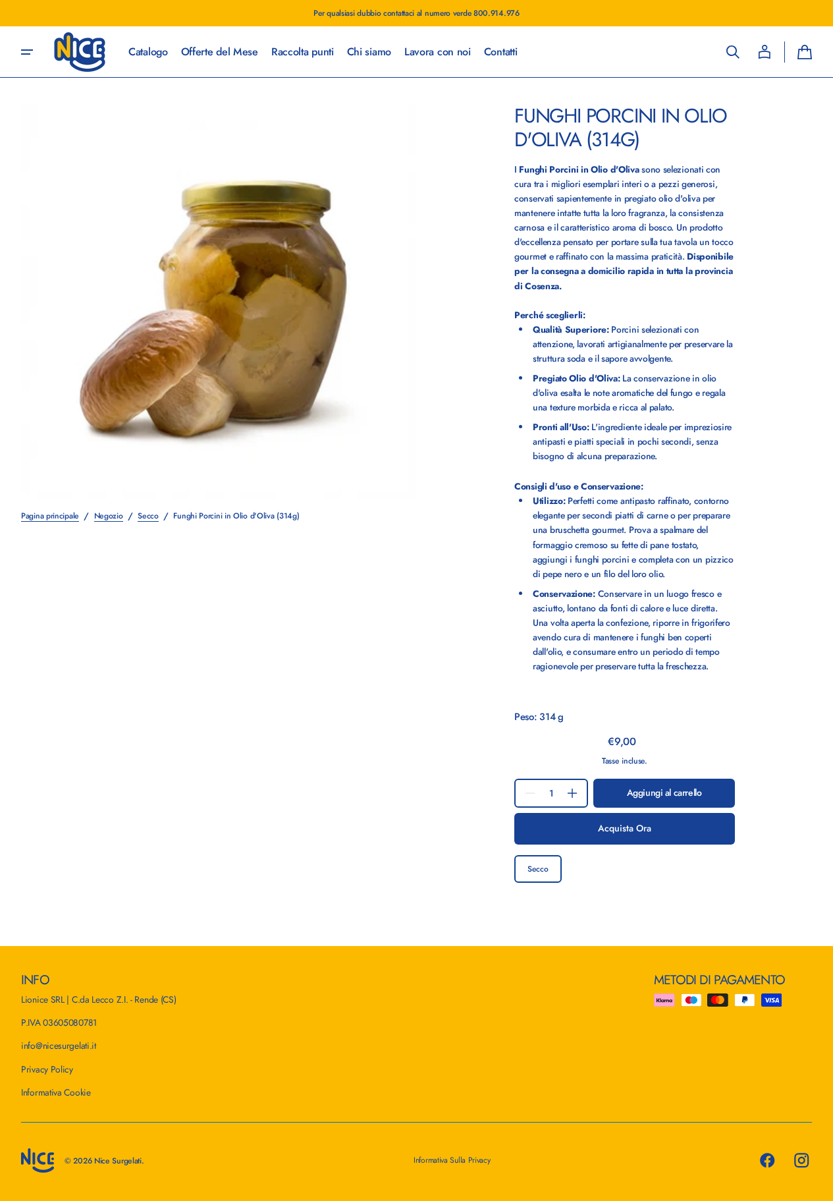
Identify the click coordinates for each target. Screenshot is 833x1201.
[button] (732, 52)
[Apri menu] (27, 52)
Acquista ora (624, 828)
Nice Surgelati (118, 1161)
